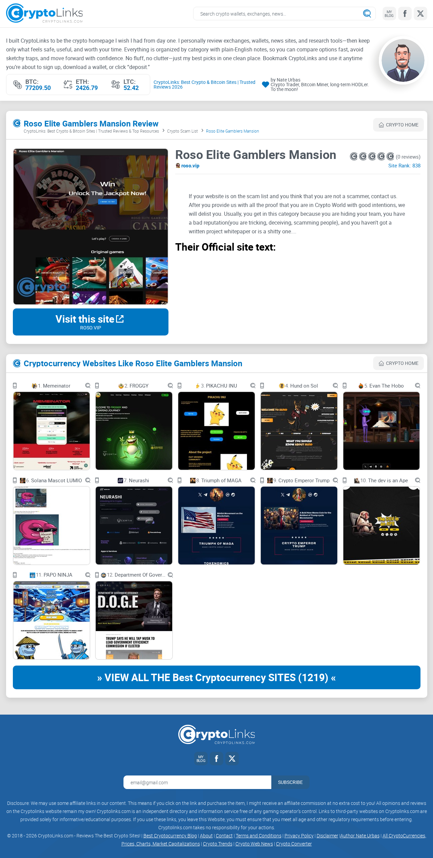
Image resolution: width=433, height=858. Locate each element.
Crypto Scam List (182, 131)
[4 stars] (381, 156)
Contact (224, 835)
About (206, 835)
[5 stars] (390, 156)
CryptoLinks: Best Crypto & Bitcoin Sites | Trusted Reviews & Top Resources (91, 131)
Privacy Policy (299, 835)
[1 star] (354, 156)
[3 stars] (372, 156)
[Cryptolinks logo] (44, 13)
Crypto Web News (254, 843)
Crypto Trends (217, 843)
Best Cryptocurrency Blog (170, 835)
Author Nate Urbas (360, 835)
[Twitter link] (420, 13)
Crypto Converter (294, 843)
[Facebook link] (405, 13)
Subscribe (290, 782)
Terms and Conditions (258, 835)
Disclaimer (327, 835)
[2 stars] (363, 156)
